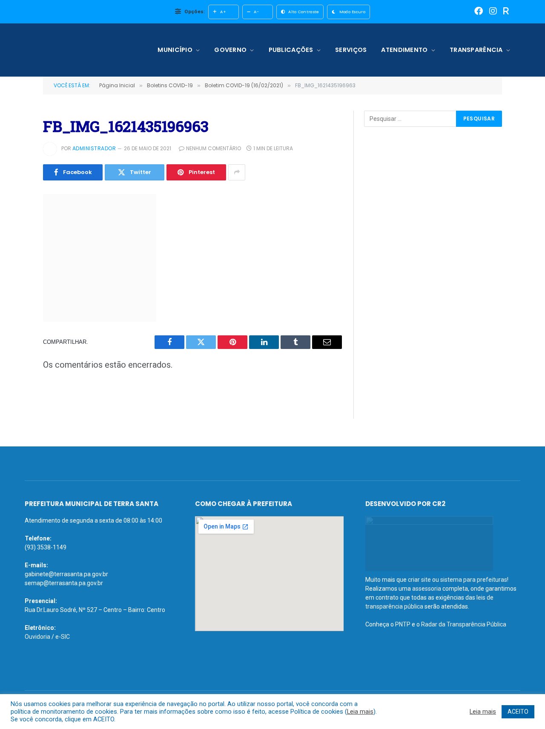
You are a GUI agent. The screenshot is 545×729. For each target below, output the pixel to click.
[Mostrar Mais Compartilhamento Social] (236, 172)
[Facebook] (478, 12)
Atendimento (404, 50)
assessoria (426, 588)
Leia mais (360, 711)
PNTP (402, 624)
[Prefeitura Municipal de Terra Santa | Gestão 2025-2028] (80, 50)
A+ (223, 11)
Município (175, 50)
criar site (419, 579)
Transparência (476, 50)
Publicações (291, 50)
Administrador (94, 148)
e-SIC (62, 636)
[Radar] (506, 12)
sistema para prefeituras (473, 579)
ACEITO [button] (518, 711)
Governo (230, 50)
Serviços (351, 50)
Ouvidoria (37, 636)
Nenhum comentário (213, 148)
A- (256, 11)
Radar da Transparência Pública (463, 624)
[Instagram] (493, 12)
